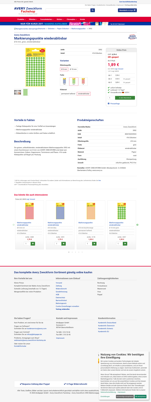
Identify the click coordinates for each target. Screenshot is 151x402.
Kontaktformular (20, 346)
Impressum (120, 5)
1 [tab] (69, 252)
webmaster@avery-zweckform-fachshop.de (30, 340)
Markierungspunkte (78, 29)
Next (137, 225)
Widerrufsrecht (61, 289)
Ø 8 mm (64, 69)
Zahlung (59, 286)
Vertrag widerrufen (131, 5)
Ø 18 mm (73, 69)
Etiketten (32, 19)
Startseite (41, 29)
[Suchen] (92, 10)
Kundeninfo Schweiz (105, 329)
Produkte (21, 19)
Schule (82, 19)
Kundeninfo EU (103, 332)
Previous (13, 225)
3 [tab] (75, 252)
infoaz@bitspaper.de (34, 334)
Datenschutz (60, 298)
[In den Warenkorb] (33, 244)
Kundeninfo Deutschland (107, 323)
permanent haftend (68, 94)
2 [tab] (72, 252)
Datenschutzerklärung (108, 392)
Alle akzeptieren (140, 396)
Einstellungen (105, 396)
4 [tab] (79, 252)
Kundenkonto (101, 5)
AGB (57, 295)
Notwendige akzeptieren (125, 396)
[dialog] (124, 375)
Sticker (59, 19)
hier (99, 180)
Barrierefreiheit (61, 300)
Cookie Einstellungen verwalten (67, 306)
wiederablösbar (83, 94)
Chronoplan (71, 19)
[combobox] (68, 10)
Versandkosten (111, 5)
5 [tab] (82, 252)
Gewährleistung (61, 292)
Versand (59, 283)
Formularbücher (46, 19)
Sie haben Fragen (90, 5)
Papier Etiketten (63, 29)
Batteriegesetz (61, 303)
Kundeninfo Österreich (106, 326)
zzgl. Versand (119, 69)
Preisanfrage (115, 104)
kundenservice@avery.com (36, 329)
